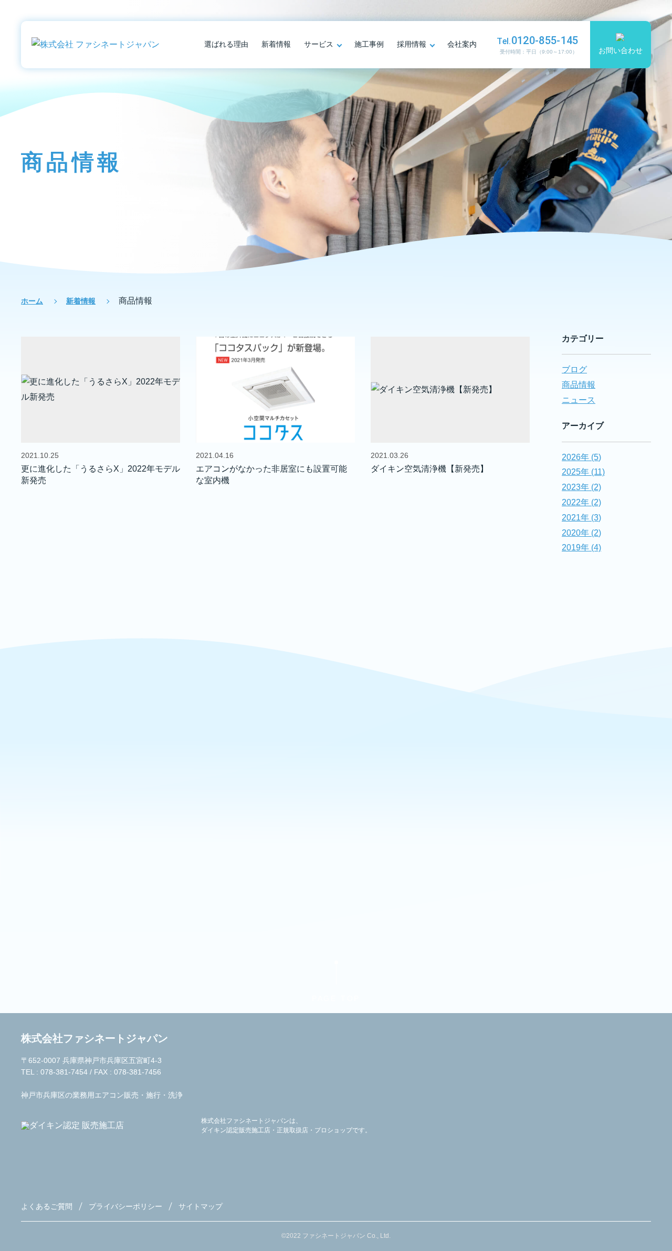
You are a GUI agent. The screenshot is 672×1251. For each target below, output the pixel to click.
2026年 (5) (581, 457)
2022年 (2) (581, 502)
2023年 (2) (581, 487)
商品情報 (578, 384)
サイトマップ (200, 1206)
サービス (318, 44)
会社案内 (462, 44)
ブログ (574, 369)
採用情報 (411, 44)
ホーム (32, 301)
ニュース (578, 399)
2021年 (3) (581, 517)
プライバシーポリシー (125, 1206)
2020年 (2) (581, 532)
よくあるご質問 (46, 1206)
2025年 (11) (583, 471)
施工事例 (369, 44)
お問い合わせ (620, 50)
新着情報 (276, 44)
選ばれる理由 (226, 44)
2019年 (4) (581, 547)
